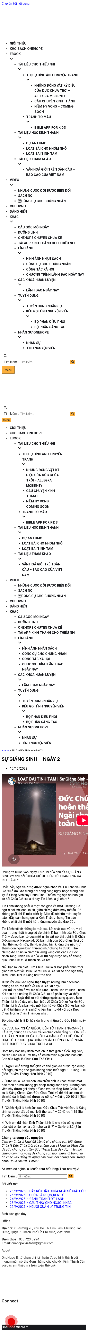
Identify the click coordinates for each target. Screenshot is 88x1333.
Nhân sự (33, 343)
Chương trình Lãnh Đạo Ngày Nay (55, 274)
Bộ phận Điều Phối (49, 322)
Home (5, 750)
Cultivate (18, 206)
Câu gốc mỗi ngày (33, 227)
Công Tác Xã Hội (40, 269)
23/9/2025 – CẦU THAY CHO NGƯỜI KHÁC (41, 1203)
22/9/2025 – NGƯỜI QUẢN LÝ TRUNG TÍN (40, 1207)
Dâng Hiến (18, 211)
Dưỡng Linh (28, 232)
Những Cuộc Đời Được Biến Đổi (44, 191)
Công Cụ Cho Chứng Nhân (48, 264)
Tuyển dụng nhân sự (44, 306)
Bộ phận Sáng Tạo (49, 327)
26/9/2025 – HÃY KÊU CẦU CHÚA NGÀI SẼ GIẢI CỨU (48, 1191)
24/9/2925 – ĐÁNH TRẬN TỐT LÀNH (37, 1199)
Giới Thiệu (18, 43)
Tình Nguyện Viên (40, 348)
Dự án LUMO (36, 143)
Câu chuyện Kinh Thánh (54, 101)
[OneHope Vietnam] (14, 34)
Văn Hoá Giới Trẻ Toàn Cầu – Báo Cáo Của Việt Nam (42, 569)
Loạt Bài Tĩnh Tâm (41, 154)
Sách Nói (25, 196)
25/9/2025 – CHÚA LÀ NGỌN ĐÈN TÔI (37, 1195)
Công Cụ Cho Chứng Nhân (42, 201)
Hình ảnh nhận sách (43, 259)
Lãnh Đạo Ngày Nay (42, 290)
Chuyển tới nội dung (15, 4)
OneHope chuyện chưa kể (40, 238)
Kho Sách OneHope (26, 49)
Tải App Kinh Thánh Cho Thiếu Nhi (46, 243)
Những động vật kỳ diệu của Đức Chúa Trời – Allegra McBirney (55, 91)
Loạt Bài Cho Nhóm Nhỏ (46, 148)
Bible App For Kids (50, 128)
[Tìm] (5, 356)
